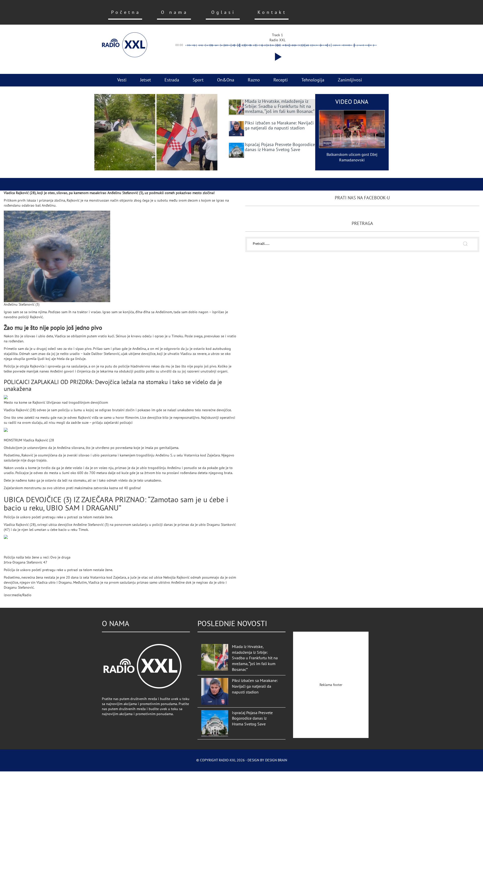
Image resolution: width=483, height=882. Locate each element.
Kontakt (272, 12)
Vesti (122, 80)
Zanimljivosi (350, 80)
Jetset (145, 80)
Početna (126, 12)
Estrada (172, 80)
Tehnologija (312, 80)
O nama (174, 12)
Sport (198, 80)
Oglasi (223, 12)
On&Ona (225, 80)
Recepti (280, 80)
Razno (254, 80)
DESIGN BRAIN (276, 760)
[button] (277, 57)
